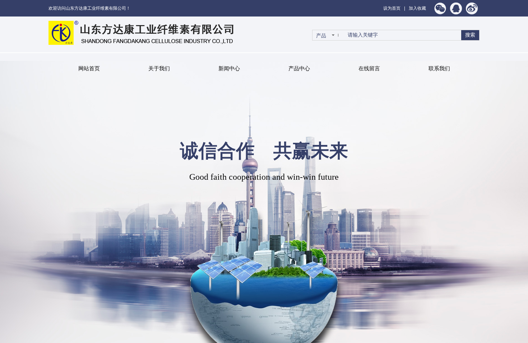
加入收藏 (417, 8)
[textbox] (402, 35)
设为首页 (391, 8)
